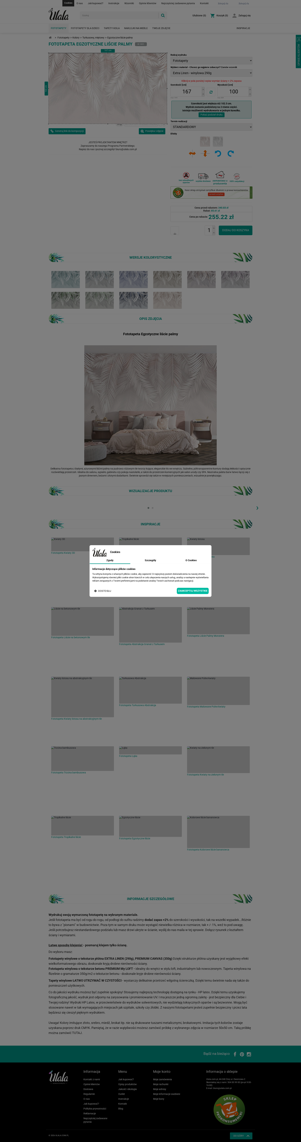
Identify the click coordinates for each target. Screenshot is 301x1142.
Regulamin (89, 1094)
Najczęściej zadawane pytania (178, 3)
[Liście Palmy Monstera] (218, 620)
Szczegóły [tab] (150, 560)
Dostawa (88, 1089)
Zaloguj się (244, 15)
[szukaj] (162, 15)
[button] (203, 89)
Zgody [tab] (109, 560)
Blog (120, 1108)
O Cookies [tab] (191, 560)
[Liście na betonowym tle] (82, 621)
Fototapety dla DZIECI (85, 28)
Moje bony (158, 1098)
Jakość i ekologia (127, 1089)
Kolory (75, 37)
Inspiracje (243, 28)
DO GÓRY (238, 1135)
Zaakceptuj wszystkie (192, 590)
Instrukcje (113, 3)
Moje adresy (159, 1089)
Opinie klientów (147, 3)
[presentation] (257, 507)
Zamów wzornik (229, 67)
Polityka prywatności (94, 1108)
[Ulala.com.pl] (63, 14)
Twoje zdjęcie (161, 28)
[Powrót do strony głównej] (50, 37)
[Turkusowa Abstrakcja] (150, 690)
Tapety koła (112, 28)
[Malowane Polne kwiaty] (218, 691)
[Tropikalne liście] (82, 825)
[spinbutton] (187, 92)
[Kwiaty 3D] (82, 544)
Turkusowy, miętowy (93, 37)
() (199, 15)
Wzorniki (129, 3)
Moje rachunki (160, 1084)
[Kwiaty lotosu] (218, 546)
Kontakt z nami (91, 1079)
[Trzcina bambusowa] (82, 758)
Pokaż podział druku (211, 114)
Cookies (68, 3)
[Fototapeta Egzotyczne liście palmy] (65, 279)
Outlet (121, 1094)
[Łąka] (150, 750)
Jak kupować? (95, 3)
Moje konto (161, 1071)
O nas (79, 3)
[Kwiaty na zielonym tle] (218, 759)
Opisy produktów (127, 1084)
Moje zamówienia (162, 1079)
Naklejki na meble (136, 28)
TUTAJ (77, 1033)
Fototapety (58, 28)
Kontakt (204, 3)
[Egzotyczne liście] (150, 826)
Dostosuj (104, 591)
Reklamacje (89, 1113)
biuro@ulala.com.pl (222, 1088)
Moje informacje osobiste (166, 1094)
